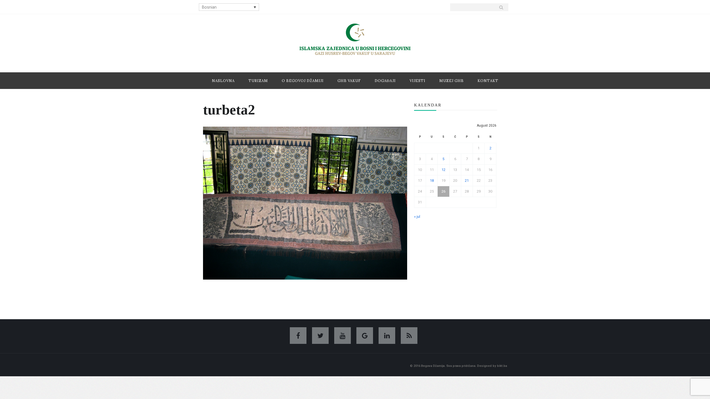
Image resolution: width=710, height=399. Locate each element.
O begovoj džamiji (303, 80)
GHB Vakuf (349, 80)
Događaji (385, 80)
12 (443, 170)
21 (467, 180)
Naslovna (223, 80)
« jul (417, 216)
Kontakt (488, 80)
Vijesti (417, 80)
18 (432, 180)
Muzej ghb (451, 80)
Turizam (258, 80)
